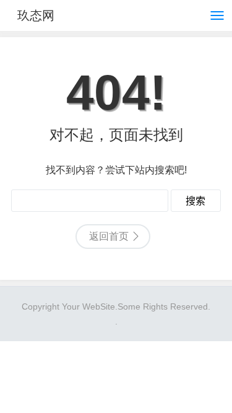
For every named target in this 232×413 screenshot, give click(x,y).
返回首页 (109, 236)
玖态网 (35, 15)
